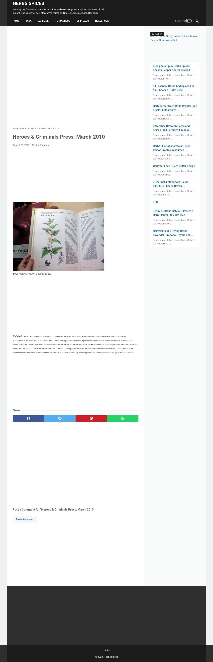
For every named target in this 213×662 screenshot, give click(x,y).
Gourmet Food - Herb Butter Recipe (174, 166)
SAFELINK (43, 20)
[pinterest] (91, 418)
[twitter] (60, 418)
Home (16, 20)
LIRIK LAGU (83, 20)
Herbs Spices (28, 3)
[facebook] (28, 418)
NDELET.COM (102, 20)
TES (155, 202)
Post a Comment (41, 145)
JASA (28, 20)
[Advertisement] (75, 76)
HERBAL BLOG (62, 20)
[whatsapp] (122, 418)
